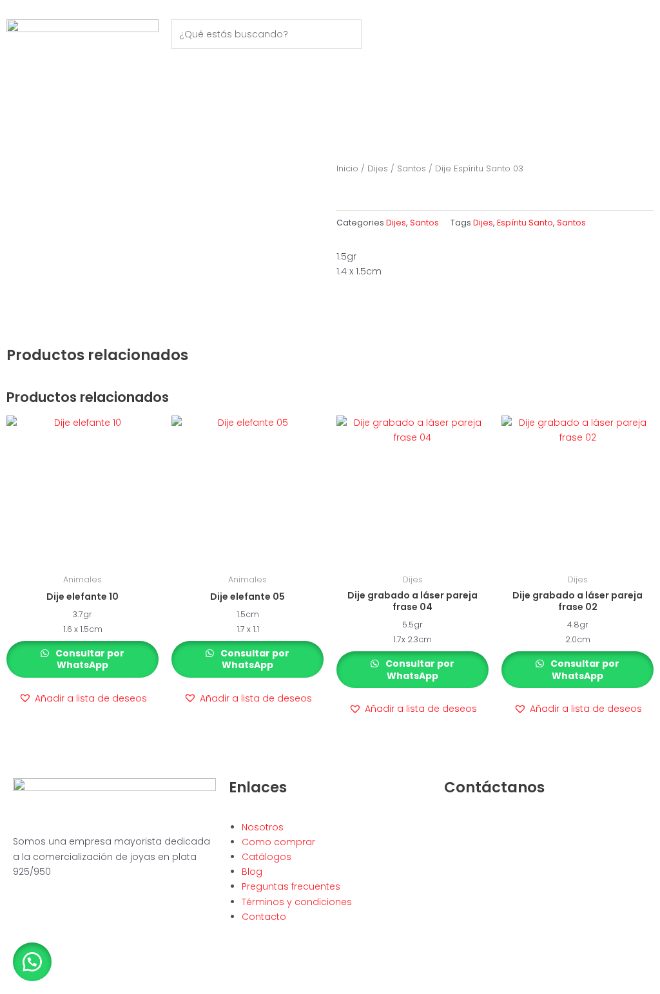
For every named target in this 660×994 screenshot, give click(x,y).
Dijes (377, 168)
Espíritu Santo (525, 222)
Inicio (347, 168)
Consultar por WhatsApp (88, 659)
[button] (83, 698)
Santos (411, 168)
